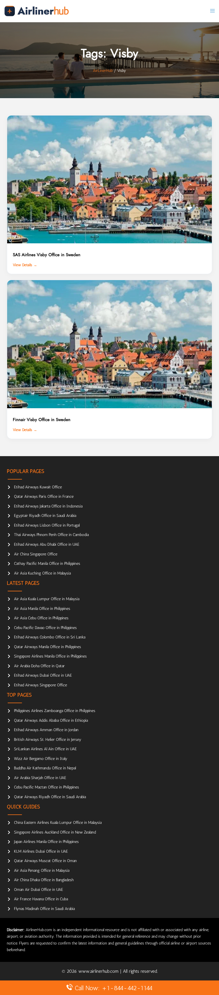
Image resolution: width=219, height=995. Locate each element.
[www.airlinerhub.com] (36, 10)
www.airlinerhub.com (99, 971)
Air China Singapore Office (35, 554)
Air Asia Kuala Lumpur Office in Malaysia (46, 598)
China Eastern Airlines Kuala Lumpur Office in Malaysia (58, 822)
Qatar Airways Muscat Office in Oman (45, 860)
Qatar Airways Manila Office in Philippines (47, 646)
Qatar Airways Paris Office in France (44, 496)
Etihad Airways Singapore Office (40, 685)
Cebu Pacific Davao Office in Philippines (45, 627)
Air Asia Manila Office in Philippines (42, 608)
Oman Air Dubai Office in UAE (38, 889)
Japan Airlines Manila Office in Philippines (46, 841)
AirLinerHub (103, 70)
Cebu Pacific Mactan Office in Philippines (46, 787)
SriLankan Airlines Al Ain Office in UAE (45, 749)
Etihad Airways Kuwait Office (38, 487)
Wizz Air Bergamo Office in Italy (40, 758)
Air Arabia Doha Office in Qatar (39, 666)
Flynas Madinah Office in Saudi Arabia (44, 908)
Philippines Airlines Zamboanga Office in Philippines (54, 710)
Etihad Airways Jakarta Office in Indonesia (48, 506)
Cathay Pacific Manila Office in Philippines (47, 563)
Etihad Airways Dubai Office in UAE (43, 675)
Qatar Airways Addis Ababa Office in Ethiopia (51, 720)
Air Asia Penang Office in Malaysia (41, 870)
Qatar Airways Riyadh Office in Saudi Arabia (50, 796)
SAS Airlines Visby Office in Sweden (46, 255)
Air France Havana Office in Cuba (41, 899)
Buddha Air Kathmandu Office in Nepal (45, 768)
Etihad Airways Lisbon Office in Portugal (47, 525)
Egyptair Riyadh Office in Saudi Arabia (45, 515)
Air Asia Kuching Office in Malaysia (42, 573)
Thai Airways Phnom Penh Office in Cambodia (51, 534)
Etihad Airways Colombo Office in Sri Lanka (49, 637)
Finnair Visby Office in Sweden (41, 419)
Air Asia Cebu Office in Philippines (41, 618)
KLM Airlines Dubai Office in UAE (41, 851)
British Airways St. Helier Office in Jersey (47, 739)
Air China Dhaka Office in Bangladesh (44, 879)
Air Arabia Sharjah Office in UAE (40, 777)
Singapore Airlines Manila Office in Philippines (50, 656)
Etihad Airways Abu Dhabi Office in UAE (46, 544)
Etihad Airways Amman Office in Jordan (46, 729)
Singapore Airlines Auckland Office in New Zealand (55, 832)
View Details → (25, 265)
